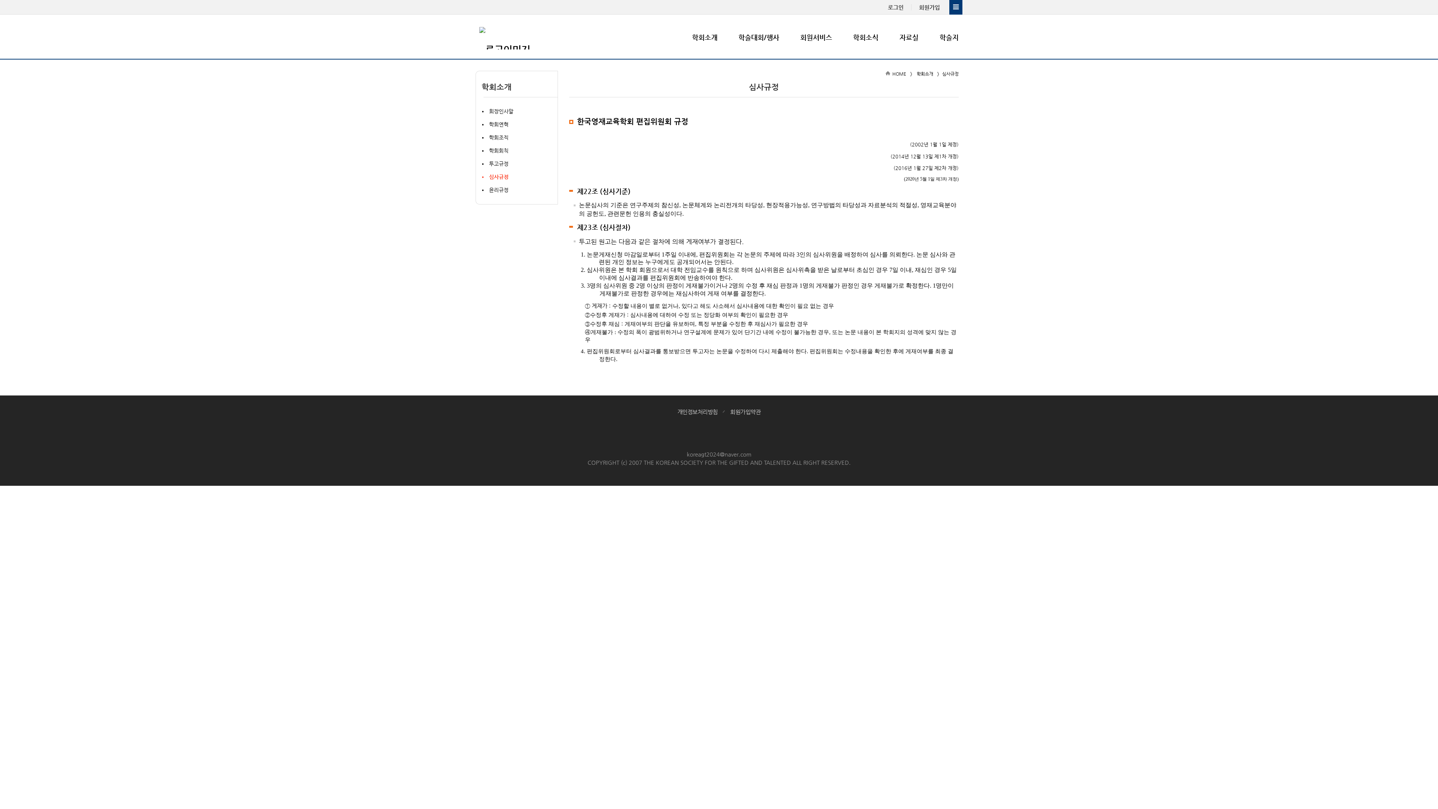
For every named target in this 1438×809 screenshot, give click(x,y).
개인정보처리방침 (697, 412)
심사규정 (499, 177)
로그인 (896, 7)
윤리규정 (499, 190)
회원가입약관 (745, 412)
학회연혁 (499, 124)
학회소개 (705, 37)
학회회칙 (499, 151)
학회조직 (499, 137)
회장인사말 (501, 111)
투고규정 (499, 164)
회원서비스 (816, 37)
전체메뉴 (956, 7)
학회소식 (866, 37)
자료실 (909, 37)
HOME (899, 73)
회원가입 (929, 7)
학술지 (949, 37)
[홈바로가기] (524, 37)
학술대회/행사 (758, 37)
